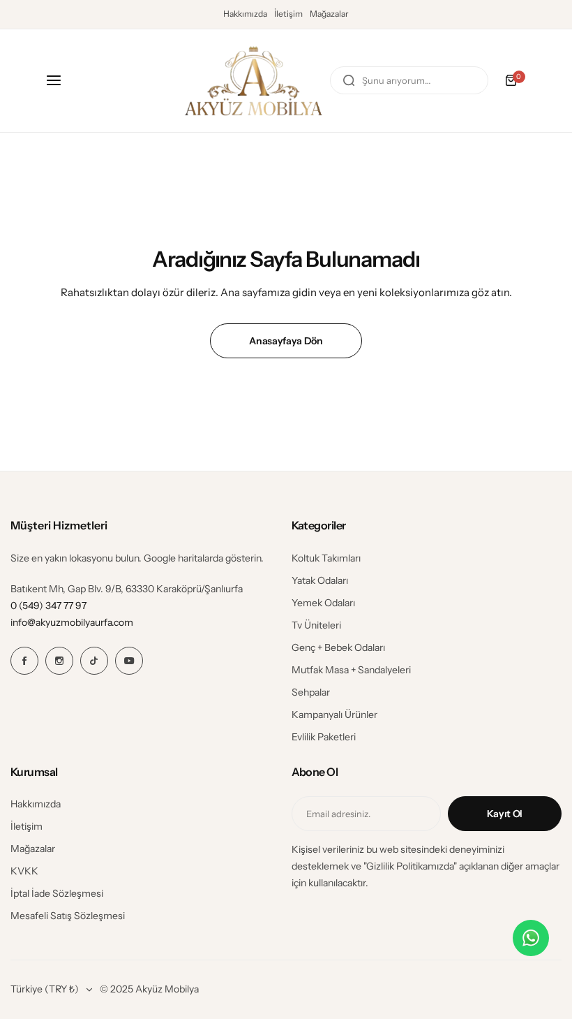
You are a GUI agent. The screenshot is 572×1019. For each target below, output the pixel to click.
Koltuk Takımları (326, 558)
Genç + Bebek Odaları (338, 647)
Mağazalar (329, 13)
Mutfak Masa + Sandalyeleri (351, 670)
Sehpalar (311, 692)
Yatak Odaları (320, 580)
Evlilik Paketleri (324, 737)
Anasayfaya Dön (285, 341)
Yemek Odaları (323, 602)
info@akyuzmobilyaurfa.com (71, 622)
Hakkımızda (245, 13)
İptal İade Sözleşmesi (56, 893)
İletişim (288, 13)
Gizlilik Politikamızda (409, 866)
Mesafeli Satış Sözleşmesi (67, 915)
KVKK (24, 871)
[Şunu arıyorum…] (348, 80)
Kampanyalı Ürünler (334, 714)
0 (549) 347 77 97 (48, 605)
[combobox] (409, 80)
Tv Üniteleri (316, 625)
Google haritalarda (183, 558)
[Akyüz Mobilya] (253, 80)
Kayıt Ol (504, 813)
